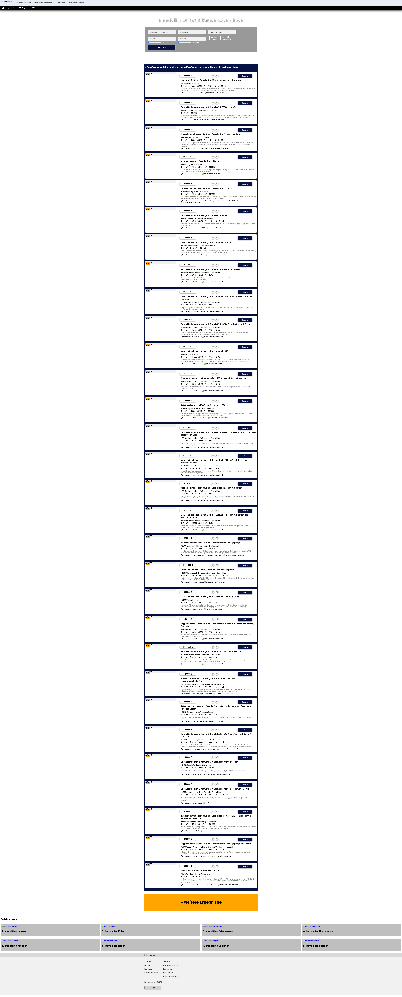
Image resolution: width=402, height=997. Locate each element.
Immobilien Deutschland (43, 3)
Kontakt (147, 965)
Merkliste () (60, 3)
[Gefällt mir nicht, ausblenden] (217, 76)
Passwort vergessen (151, 973)
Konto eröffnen (168, 973)
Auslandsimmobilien (24, 3)
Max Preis (195, 43)
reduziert (214, 39)
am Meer (214, 37)
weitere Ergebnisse (202, 902)
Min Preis (165, 43)
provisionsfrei (226, 39)
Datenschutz (167, 969)
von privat (225, 37)
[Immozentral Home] (3, 8)
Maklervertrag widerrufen (171, 976)
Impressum (148, 969)
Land (12, 8)
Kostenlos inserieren (77, 3)
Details (245, 76)
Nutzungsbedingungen (171, 965)
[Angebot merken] (213, 76)
